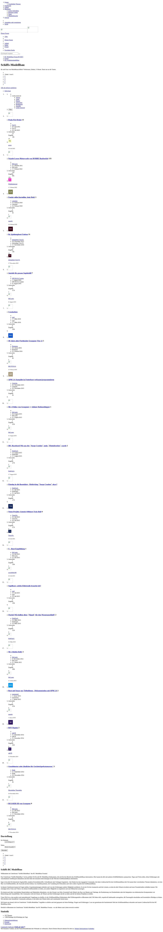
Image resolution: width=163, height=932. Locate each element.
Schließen (91, 928)
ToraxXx (14, 515)
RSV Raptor (13, 728)
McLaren (15, 164)
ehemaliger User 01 (18, 240)
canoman (14, 201)
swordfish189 (12, 572)
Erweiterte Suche (10, 50)
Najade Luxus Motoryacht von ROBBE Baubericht (28, 159)
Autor (17, 99)
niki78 (14, 733)
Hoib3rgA (15, 451)
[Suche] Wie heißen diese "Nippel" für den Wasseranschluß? (31, 615)
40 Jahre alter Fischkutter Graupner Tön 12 (25, 341)
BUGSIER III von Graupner (19, 804)
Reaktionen (19, 104)
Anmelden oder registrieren (13, 22)
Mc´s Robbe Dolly (15, 652)
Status (2, 845)
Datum (18, 101)
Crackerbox (13, 312)
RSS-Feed (8, 91)
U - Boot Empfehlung (16, 549)
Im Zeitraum (4, 840)
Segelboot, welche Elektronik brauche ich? (24, 586)
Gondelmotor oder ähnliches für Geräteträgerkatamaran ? (31, 766)
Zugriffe (18, 106)
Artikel (7, 43)
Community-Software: (13, 927)
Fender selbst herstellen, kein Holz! (21, 197)
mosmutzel (15, 694)
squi (13, 317)
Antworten (19, 102)
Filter (10, 109)
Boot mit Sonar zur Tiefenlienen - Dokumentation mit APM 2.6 (32, 691)
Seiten (6, 45)
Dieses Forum (9, 40)
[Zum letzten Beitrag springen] (9, 142)
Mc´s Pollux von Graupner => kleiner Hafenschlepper (29, 407)
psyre (10, 145)
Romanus (15, 346)
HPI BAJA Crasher (18, 278)
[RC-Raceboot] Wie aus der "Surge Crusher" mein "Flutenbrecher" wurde (37, 446)
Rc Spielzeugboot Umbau (18, 234)
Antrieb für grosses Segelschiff (19, 273)
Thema (18, 97)
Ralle (13, 770)
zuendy (10, 221)
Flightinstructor (12, 184)
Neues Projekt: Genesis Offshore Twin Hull (24, 512)
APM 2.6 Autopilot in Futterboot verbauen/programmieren (31, 380)
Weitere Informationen (81, 928)
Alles (6, 36)
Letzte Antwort (20, 108)
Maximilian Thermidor (15, 790)
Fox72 (14, 125)
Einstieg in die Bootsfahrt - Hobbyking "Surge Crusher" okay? (32, 484)
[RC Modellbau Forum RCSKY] (19, 32)
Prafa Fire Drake (15, 120)
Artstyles (14, 383)
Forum (6, 47)
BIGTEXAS (12, 366)
